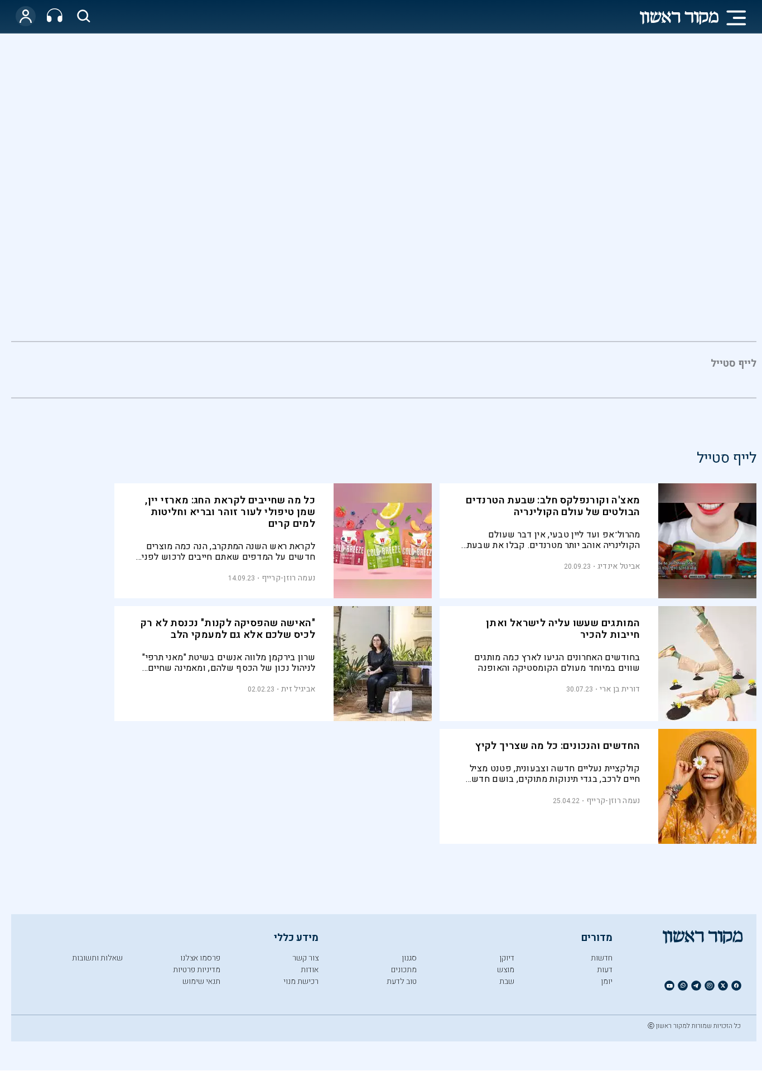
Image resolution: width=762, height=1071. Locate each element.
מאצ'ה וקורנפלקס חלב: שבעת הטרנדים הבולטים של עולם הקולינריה (553, 506)
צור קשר (305, 958)
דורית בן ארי (620, 689)
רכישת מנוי (301, 981)
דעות (605, 970)
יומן (607, 981)
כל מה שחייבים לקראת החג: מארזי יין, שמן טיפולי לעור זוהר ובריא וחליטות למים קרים (230, 512)
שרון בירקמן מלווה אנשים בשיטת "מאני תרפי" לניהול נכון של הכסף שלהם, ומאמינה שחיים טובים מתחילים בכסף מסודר (228, 662)
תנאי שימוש (201, 981)
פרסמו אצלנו (200, 958)
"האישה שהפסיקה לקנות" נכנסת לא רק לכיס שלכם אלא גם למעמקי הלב (228, 629)
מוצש (505, 970)
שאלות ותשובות (97, 958)
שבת (506, 981)
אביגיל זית (298, 689)
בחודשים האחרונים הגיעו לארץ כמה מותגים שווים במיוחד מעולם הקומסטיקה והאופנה (557, 662)
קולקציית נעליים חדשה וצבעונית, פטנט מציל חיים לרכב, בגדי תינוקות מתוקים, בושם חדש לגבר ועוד (555, 773)
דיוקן (506, 958)
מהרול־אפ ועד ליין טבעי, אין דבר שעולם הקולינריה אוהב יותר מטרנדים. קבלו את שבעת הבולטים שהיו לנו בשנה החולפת (553, 540)
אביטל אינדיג (618, 566)
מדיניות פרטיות (196, 970)
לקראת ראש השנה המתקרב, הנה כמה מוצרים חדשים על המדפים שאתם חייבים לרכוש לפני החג (228, 551)
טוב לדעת (402, 981)
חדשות (602, 958)
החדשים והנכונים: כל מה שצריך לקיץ (557, 745)
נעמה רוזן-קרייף (289, 578)
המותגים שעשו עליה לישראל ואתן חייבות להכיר (563, 629)
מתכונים (404, 970)
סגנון (409, 958)
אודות (310, 970)
